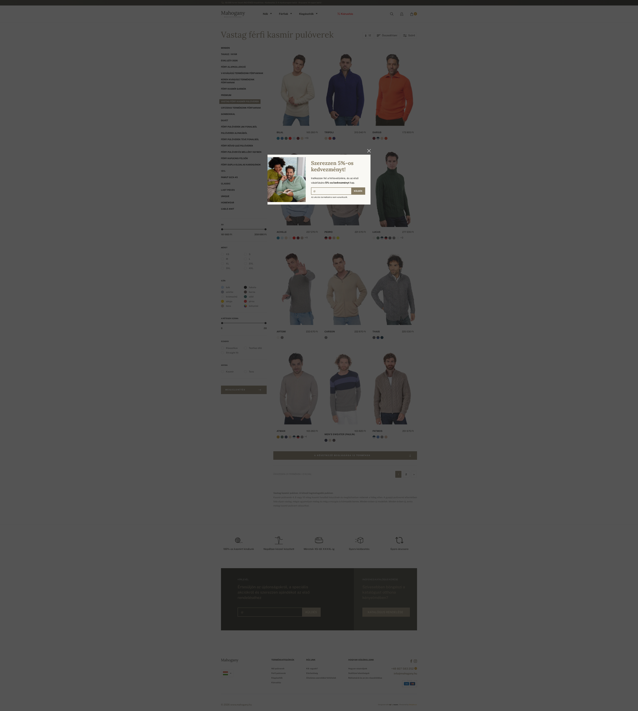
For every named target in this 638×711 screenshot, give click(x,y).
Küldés (358, 191)
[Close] (368, 151)
